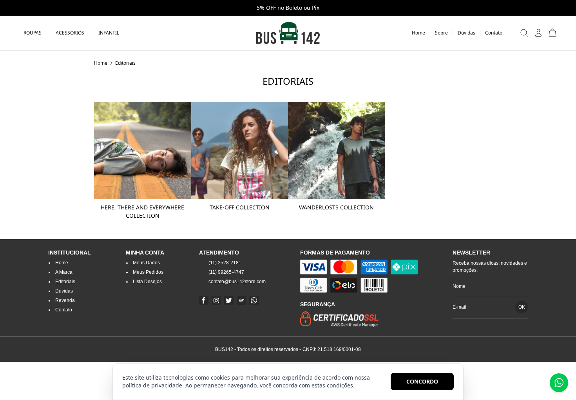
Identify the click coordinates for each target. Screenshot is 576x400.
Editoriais (125, 63)
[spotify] (241, 300)
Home (100, 63)
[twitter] (229, 300)
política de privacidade (152, 385)
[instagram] (216, 300)
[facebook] (203, 300)
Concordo (422, 381)
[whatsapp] (254, 300)
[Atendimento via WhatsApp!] (559, 382)
